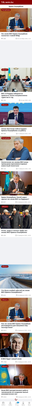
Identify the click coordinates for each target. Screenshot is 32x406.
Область (5, 70)
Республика (6, 10)
